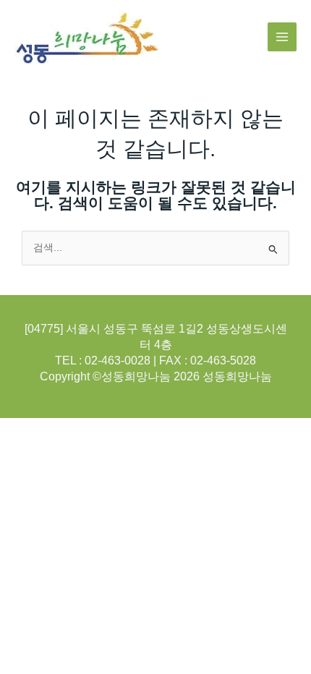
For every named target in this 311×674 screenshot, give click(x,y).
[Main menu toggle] (282, 37)
